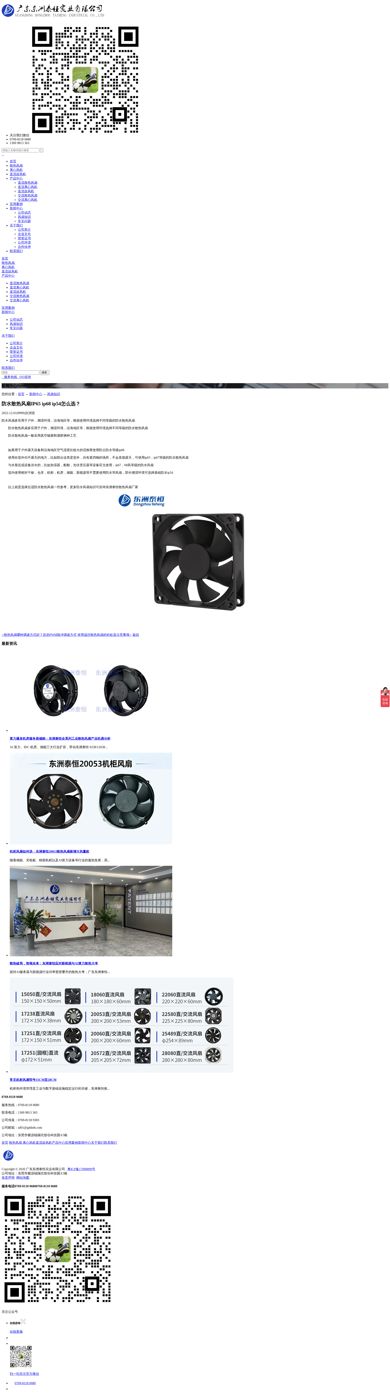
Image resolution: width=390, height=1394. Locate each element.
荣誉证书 (24, 238)
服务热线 (9, 377)
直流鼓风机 (18, 174)
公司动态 (24, 212)
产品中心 (16, 178)
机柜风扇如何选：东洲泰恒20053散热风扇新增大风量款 (49, 851)
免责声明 (8, 1177)
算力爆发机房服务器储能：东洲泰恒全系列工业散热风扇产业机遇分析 (60, 738)
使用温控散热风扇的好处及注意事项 (104, 634)
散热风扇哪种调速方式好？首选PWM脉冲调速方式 (39, 634)
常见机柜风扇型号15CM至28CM (33, 1079)
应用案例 (16, 204)
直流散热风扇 (27, 182)
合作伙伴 (24, 246)
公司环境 (24, 242)
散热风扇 (16, 165)
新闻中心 (16, 208)
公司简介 (24, 229)
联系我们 (16, 251)
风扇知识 (24, 217)
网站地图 (22, 1177)
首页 (13, 161)
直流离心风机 (27, 187)
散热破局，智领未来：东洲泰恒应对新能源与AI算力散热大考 (54, 963)
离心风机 (16, 170)
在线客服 (16, 1331)
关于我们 (16, 225)
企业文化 (24, 234)
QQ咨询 (24, 377)
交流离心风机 (27, 199)
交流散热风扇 (27, 195)
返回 (135, 634)
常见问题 (24, 221)
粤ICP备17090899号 (81, 1169)
